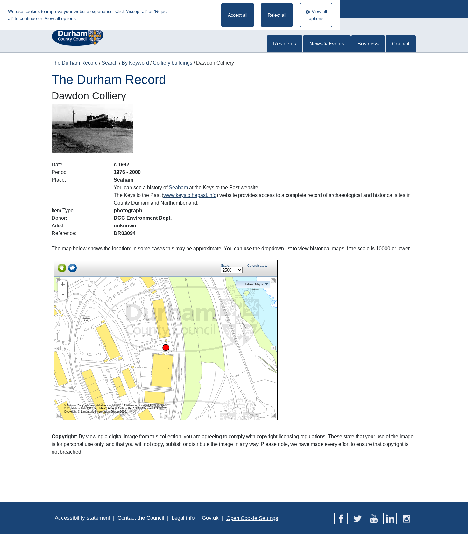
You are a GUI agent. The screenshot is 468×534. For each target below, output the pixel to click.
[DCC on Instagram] (406, 518)
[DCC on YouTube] (373, 518)
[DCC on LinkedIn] (390, 518)
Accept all (237, 14)
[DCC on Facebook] (341, 518)
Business (368, 43)
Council (400, 43)
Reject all (277, 14)
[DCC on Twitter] (357, 518)
